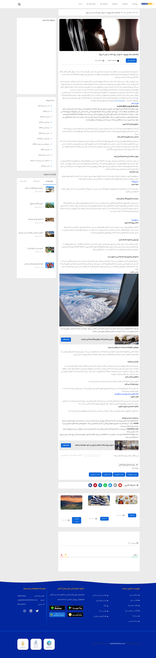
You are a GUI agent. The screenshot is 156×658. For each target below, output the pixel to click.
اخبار (48, 111)
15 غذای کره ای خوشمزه (35, 219)
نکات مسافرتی (95, 474)
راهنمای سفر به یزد (26, 82)
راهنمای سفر (103, 4)
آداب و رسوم (104, 518)
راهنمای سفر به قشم (46, 82)
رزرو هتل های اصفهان (26, 51)
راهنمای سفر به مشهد (26, 29)
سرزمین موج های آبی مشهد (34, 188)
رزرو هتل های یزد (26, 87)
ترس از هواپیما (132, 474)
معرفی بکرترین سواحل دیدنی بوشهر (31, 233)
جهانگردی (115, 4)
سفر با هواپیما (119, 474)
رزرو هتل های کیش (46, 51)
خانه (137, 12)
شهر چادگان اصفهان (36, 203)
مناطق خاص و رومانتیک (42, 160)
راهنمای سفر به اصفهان (26, 47)
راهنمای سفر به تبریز (26, 64)
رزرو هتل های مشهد (26, 34)
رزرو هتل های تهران (46, 34)
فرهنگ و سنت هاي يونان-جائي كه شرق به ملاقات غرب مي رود (99, 511)
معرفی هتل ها (91, 4)
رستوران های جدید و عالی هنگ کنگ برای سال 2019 (128, 508)
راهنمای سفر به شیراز (46, 64)
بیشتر (80, 4)
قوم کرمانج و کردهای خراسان (33, 264)
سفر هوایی (107, 474)
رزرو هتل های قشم (46, 87)
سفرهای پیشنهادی (43, 144)
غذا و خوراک (132, 515)
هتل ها (47, 166)
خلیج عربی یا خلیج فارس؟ (35, 248)
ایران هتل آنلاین (119, 101)
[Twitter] (37, 611)
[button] (19, 4)
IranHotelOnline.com (117, 643)
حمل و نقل (46, 133)
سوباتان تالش (76, 512)
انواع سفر (47, 117)
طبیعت (76, 522)
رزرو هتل (134, 4)
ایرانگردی (125, 4)
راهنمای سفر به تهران (46, 29)
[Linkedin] (31, 611)
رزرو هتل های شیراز (46, 69)
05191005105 (21, 596)
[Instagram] (25, 611)
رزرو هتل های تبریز (26, 69)
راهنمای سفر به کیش (46, 47)
